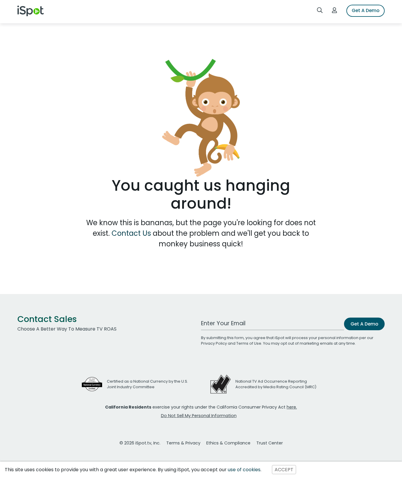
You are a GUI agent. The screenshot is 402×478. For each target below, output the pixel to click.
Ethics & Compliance (228, 443)
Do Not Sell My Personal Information (199, 416)
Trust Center (269, 443)
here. (292, 407)
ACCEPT (284, 469)
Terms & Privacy (183, 443)
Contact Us (132, 233)
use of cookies (244, 469)
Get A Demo (365, 10)
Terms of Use (248, 343)
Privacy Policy (214, 343)
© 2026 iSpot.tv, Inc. (139, 443)
